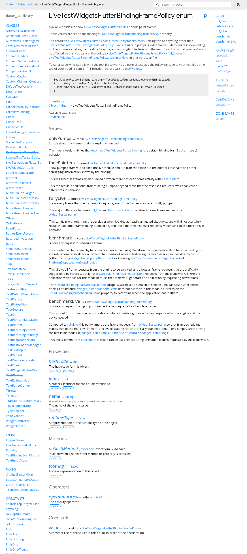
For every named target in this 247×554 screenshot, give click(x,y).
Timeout (12, 396)
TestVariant (14, 355)
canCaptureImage (18, 514)
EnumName (57, 117)
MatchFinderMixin (18, 485)
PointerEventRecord (19, 234)
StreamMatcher (16, 269)
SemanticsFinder (17, 254)
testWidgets (133, 69)
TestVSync (13, 365)
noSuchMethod (63, 448)
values (55, 528)
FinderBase (13, 122)
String (69, 397)
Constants (15, 499)
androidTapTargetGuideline (25, 504)
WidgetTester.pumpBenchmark (92, 258)
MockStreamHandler (20, 208)
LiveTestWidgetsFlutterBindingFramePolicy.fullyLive (143, 53)
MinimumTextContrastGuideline (28, 198)
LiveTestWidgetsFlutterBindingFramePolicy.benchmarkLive (89, 58)
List (77, 528)
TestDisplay (14, 300)
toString (56, 466)
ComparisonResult (18, 71)
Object (53, 106)
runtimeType (61, 418)
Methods (223, 80)
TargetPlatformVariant (21, 284)
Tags (9, 279)
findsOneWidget (17, 550)
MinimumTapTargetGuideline (26, 193)
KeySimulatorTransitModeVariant (29, 153)
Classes (12, 26)
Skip (9, 264)
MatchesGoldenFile (19, 183)
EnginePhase (15, 440)
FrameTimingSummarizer (23, 132)
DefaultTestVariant (19, 87)
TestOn (11, 315)
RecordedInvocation (19, 239)
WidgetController (17, 421)
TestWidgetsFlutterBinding (24, 370)
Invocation (87, 449)
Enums (11, 435)
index (54, 379)
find (8, 529)
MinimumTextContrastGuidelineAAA (30, 203)
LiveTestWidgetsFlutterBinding (107, 27)
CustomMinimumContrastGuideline (30, 82)
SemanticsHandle (17, 259)
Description (14, 92)
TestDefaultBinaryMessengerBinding (31, 490)
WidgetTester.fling (154, 333)
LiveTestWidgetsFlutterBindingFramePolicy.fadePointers (106, 41)
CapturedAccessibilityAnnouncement (31, 46)
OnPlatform (14, 224)
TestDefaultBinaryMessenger (26, 294)
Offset (10, 218)
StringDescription (18, 274)
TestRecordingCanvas (21, 330)
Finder (10, 117)
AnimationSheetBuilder (21, 36)
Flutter (9, 4)
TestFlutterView (16, 305)
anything (12, 509)
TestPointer (170, 179)
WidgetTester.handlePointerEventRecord (109, 333)
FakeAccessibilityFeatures (23, 107)
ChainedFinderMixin (19, 475)
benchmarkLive (118, 210)
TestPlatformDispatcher (22, 320)
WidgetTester (15, 426)
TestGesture (14, 310)
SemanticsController (20, 249)
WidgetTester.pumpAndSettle (97, 289)
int (75, 362)
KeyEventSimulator (19, 147)
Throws (11, 391)
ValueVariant (15, 416)
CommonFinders (17, 56)
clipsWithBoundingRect (21, 519)
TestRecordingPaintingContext (27, 335)
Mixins (11, 470)
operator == (60, 497)
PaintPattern (14, 229)
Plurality (11, 450)
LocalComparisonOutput (22, 480)
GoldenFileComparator (21, 142)
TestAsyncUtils (16, 289)
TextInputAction (17, 461)
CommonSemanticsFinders (24, 61)
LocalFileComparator (20, 173)
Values (221, 16)
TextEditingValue (17, 381)
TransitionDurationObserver (25, 401)
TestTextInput (16, 350)
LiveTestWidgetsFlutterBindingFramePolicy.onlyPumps (86, 45)
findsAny (12, 534)
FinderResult (14, 127)
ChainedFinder (15, 51)
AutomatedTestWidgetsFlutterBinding (116, 150)
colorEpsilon (14, 524)
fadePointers (224, 26)
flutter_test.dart (28, 4)
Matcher (11, 178)
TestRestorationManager (23, 345)
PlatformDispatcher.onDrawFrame (72, 262)
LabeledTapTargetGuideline (25, 158)
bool (99, 497)
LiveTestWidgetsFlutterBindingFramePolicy (114, 139)
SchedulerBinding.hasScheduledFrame (81, 285)
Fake (9, 102)
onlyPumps (223, 21)
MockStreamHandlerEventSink (26, 213)
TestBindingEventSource (23, 456)
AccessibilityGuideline (20, 31)
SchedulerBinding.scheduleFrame (121, 274)
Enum (65, 106)
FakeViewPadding (18, 112)
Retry (9, 244)
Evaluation (13, 97)
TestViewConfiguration (21, 360)
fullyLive (96, 210)
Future (10, 137)
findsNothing (15, 540)
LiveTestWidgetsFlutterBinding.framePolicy (129, 34)
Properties (225, 50)
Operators (225, 100)
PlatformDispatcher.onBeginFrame (154, 258)
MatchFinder (14, 188)
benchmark (88, 340)
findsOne (12, 545)
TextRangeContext (18, 386)
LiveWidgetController (20, 168)
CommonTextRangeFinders (24, 66)
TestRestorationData (20, 340)
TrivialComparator (18, 406)
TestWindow (14, 376)
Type (81, 418)
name (54, 396)
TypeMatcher (15, 411)
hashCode (58, 361)
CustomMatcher (17, 77)
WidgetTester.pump (62, 214)
